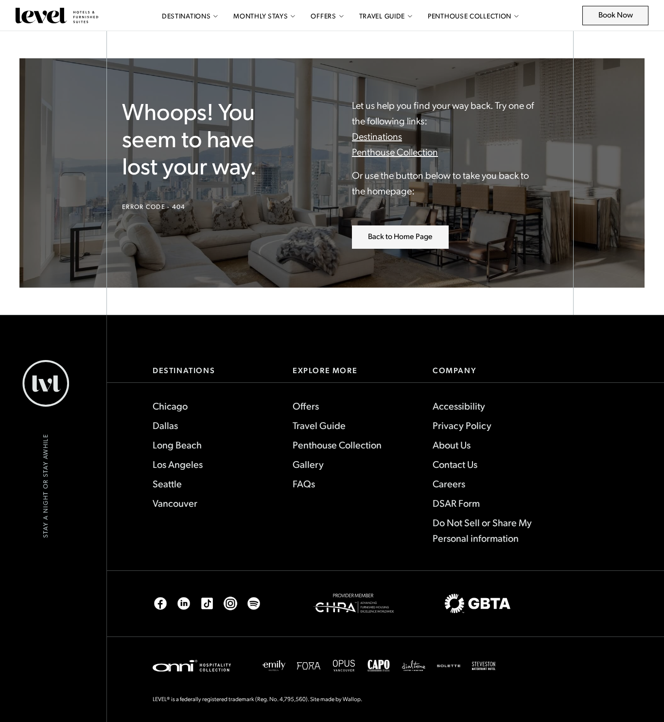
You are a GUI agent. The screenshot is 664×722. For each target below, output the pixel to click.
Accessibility (459, 405)
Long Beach (177, 444)
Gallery (308, 464)
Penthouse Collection (469, 16)
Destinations (186, 16)
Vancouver (175, 503)
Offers (323, 16)
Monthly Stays (260, 16)
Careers (449, 483)
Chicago (170, 405)
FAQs (304, 483)
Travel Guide (382, 16)
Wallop (352, 699)
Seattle (167, 483)
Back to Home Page (400, 236)
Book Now (621, 17)
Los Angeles (178, 464)
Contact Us (455, 464)
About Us (452, 444)
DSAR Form (456, 503)
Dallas (165, 425)
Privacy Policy (462, 425)
